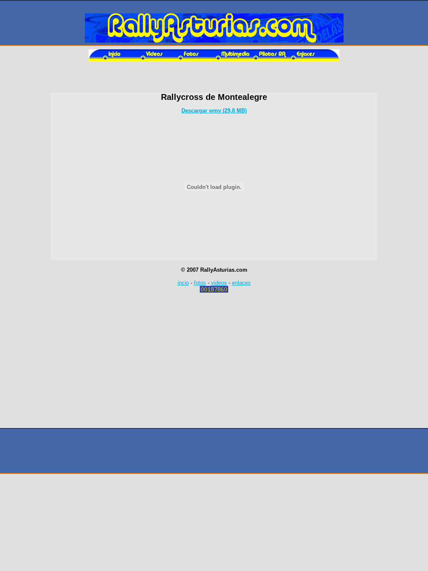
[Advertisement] (214, 79)
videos (219, 283)
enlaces (241, 283)
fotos (200, 283)
